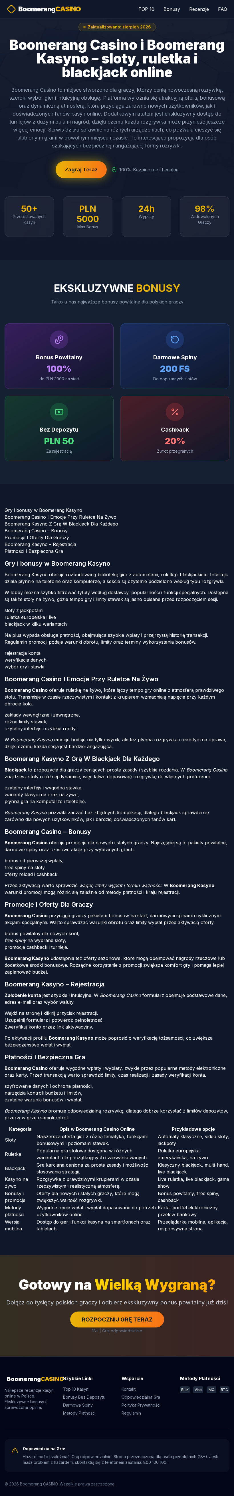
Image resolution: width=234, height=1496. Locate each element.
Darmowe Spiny (78, 1405)
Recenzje (199, 9)
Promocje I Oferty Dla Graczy (37, 537)
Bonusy (172, 9)
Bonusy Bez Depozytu (84, 1397)
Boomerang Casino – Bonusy (36, 530)
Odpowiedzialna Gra (141, 1397)
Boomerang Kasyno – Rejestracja (40, 544)
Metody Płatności (79, 1413)
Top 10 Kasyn (75, 1389)
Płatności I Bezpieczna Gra (34, 551)
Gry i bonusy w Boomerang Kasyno (43, 510)
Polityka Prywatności (141, 1405)
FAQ (222, 9)
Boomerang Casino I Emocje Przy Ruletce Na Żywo (60, 517)
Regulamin (131, 1413)
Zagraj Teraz (81, 170)
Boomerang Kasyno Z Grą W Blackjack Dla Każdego (61, 524)
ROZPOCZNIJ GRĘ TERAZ (117, 1319)
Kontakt (129, 1389)
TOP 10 (146, 9)
